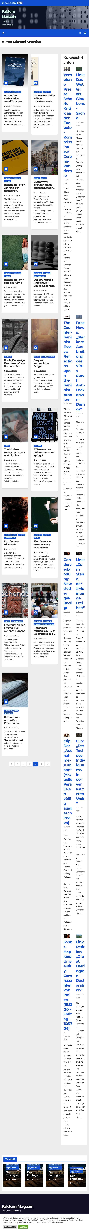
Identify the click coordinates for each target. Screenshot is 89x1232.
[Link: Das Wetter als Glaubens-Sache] (79, 69)
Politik (36, 178)
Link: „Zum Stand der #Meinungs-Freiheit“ (80, 583)
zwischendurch (39, 276)
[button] (80, 33)
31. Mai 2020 (41, 371)
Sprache (7, 181)
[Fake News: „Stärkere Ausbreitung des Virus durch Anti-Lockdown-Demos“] (79, 317)
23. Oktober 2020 (13, 106)
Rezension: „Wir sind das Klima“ (13, 281)
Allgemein (37, 445)
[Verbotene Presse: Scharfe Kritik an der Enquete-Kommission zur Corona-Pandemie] (67, 69)
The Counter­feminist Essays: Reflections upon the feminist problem (68, 361)
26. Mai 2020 (11, 460)
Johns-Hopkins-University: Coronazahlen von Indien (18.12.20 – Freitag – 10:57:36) (68, 985)
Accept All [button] (23, 1227)
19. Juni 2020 (11, 371)
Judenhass (38, 273)
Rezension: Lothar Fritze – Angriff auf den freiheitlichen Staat (13, 101)
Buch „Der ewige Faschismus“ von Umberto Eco (14, 363)
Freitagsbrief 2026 (11, 1168)
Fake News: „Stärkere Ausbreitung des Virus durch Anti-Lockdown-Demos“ (80, 365)
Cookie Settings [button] (10, 1227)
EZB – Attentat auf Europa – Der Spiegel (44, 452)
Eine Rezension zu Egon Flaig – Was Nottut (43, 544)
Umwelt (7, 276)
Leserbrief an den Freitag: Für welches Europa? (14, 628)
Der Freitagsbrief (12, 1164)
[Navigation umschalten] (85, 33)
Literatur (17, 92)
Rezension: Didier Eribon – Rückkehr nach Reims (44, 100)
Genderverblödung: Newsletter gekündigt (68, 583)
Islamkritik (47, 621)
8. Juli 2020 (11, 287)
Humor (14, 535)
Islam (16, 710)
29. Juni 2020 (41, 290)
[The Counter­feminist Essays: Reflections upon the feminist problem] (67, 317)
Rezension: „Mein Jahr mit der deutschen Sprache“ (14, 189)
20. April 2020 (12, 635)
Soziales (17, 178)
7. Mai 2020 (11, 549)
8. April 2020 (41, 638)
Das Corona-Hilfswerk (11, 543)
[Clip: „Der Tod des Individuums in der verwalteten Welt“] (79, 735)
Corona (7, 535)
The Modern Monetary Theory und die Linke (14, 452)
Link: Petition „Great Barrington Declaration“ (80, 966)
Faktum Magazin (17, 1206)
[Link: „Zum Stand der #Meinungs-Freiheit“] (79, 554)
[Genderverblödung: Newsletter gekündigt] (67, 554)
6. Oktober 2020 (43, 106)
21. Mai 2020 (41, 460)
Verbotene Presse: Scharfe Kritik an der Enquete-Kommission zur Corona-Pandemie (68, 125)
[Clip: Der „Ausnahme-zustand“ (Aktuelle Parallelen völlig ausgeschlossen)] (67, 735)
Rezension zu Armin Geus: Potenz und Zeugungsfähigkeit (14, 723)
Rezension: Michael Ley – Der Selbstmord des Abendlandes (44, 632)
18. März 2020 (12, 728)
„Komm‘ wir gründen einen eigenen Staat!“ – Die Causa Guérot (44, 186)
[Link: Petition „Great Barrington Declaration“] (79, 936)
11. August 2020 (13, 195)
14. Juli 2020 (41, 192)
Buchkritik (8, 92)
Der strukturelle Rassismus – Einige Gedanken (44, 282)
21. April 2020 (42, 552)
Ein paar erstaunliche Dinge (41, 363)
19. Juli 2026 (77, 1183)
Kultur (36, 356)
